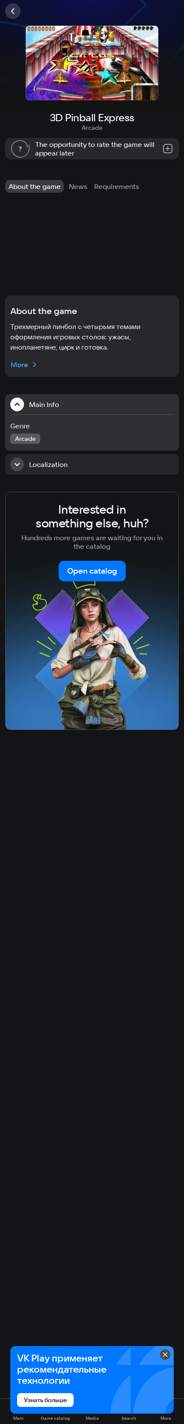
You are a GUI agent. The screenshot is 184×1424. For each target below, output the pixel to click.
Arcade (92, 127)
